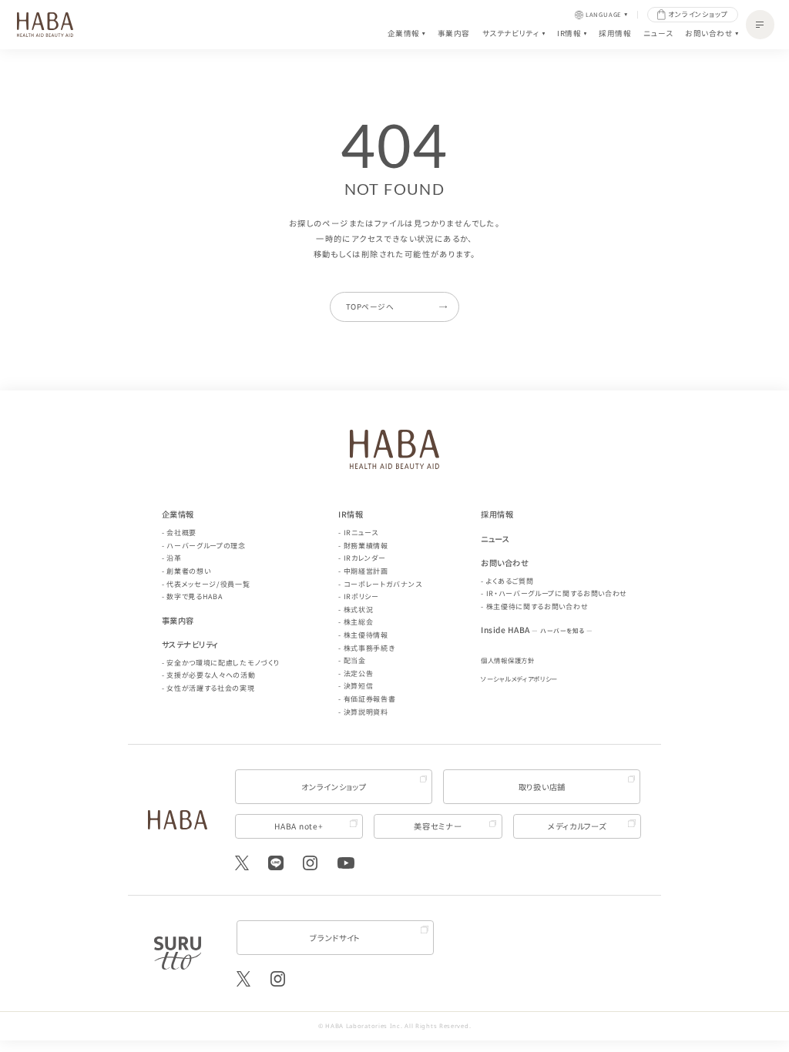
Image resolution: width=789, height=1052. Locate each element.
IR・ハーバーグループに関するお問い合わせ (556, 593)
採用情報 (615, 34)
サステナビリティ (511, 34)
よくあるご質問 (510, 581)
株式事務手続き (369, 648)
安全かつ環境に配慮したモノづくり (222, 663)
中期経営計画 (366, 571)
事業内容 (454, 34)
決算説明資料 (366, 712)
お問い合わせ (709, 34)
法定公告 (359, 673)
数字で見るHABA (194, 596)
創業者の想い (188, 571)
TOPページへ (370, 306)
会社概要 (181, 533)
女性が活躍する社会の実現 (210, 688)
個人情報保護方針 (508, 660)
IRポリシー (361, 596)
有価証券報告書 (370, 699)
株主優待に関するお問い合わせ (537, 606)
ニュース (658, 34)
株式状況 (359, 610)
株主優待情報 (366, 635)
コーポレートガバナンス (382, 584)
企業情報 (404, 34)
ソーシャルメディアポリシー (519, 678)
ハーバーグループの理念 (206, 546)
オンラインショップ (698, 14)
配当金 (355, 660)
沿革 (173, 558)
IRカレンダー (365, 558)
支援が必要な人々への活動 (210, 675)
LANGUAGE (604, 15)
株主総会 (359, 622)
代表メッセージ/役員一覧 (208, 584)
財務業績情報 (366, 546)
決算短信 (359, 686)
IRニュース (361, 533)
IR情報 (569, 34)
